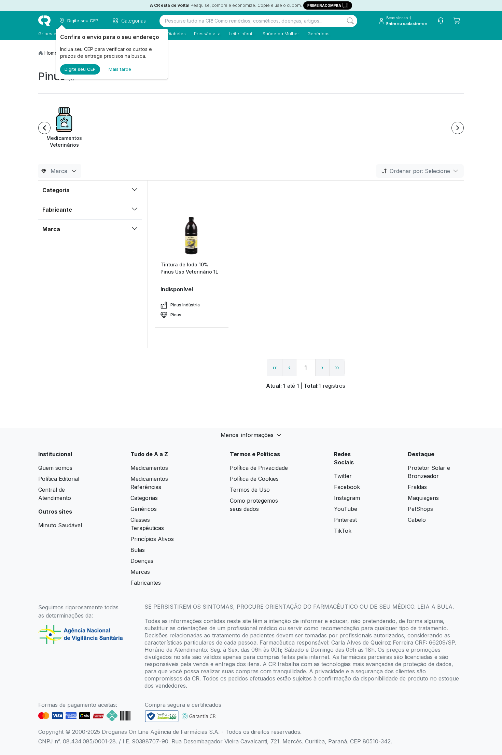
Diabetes (176, 33)
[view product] (191, 235)
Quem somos (55, 467)
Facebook (347, 487)
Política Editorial (58, 478)
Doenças (141, 560)
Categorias (144, 497)
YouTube (345, 508)
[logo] (44, 21)
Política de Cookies (254, 478)
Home (51, 53)
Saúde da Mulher (281, 33)
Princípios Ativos (152, 538)
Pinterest (345, 519)
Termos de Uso (250, 489)
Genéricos (318, 33)
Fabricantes (145, 582)
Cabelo (417, 519)
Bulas (137, 549)
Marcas (140, 571)
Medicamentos (149, 467)
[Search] (350, 21)
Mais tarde (120, 69)
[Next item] (457, 128)
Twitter (343, 476)
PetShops (420, 508)
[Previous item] (44, 128)
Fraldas (417, 487)
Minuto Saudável (60, 525)
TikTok (342, 530)
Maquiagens (423, 497)
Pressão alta (207, 33)
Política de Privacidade (259, 467)
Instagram (347, 497)
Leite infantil (241, 33)
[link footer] (162, 716)
